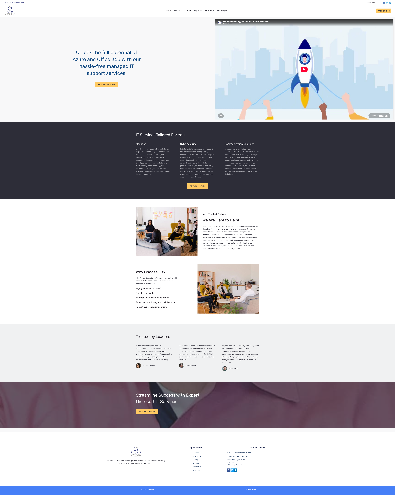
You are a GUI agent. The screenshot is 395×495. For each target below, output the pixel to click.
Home (196, 453)
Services (195, 456)
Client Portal (196, 470)
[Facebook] (384, 3)
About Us (196, 463)
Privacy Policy (250, 490)
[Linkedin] (390, 3)
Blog (196, 460)
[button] (383, 11)
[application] (183, 11)
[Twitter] (387, 3)
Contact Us (196, 467)
